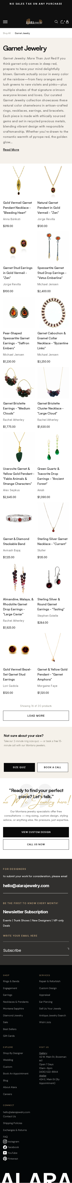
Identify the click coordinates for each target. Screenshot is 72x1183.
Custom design (48, 988)
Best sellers (10, 1029)
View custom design (36, 832)
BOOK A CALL (52, 767)
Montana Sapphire (13, 1008)
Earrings (7, 995)
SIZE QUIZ (19, 767)
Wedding (8, 1060)
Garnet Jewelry (22, 33)
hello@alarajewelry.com (26, 885)
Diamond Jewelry (13, 1015)
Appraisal (44, 995)
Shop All (7, 33)
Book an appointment (15, 1073)
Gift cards (9, 1035)
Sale (5, 1022)
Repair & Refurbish (49, 981)
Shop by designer (13, 1053)
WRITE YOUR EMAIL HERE (20, 935)
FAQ (5, 1136)
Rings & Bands (11, 981)
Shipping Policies (12, 1123)
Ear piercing (45, 1001)
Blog (5, 1080)
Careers (7, 1094)
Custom (7, 1066)
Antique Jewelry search (52, 1015)
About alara (10, 1087)
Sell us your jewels (50, 1008)
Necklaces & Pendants (16, 1001)
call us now (36, 844)
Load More (36, 715)
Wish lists (45, 1022)
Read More (11, 149)
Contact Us (9, 1116)
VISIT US (44, 1047)
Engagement (10, 988)
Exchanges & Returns (15, 1130)
